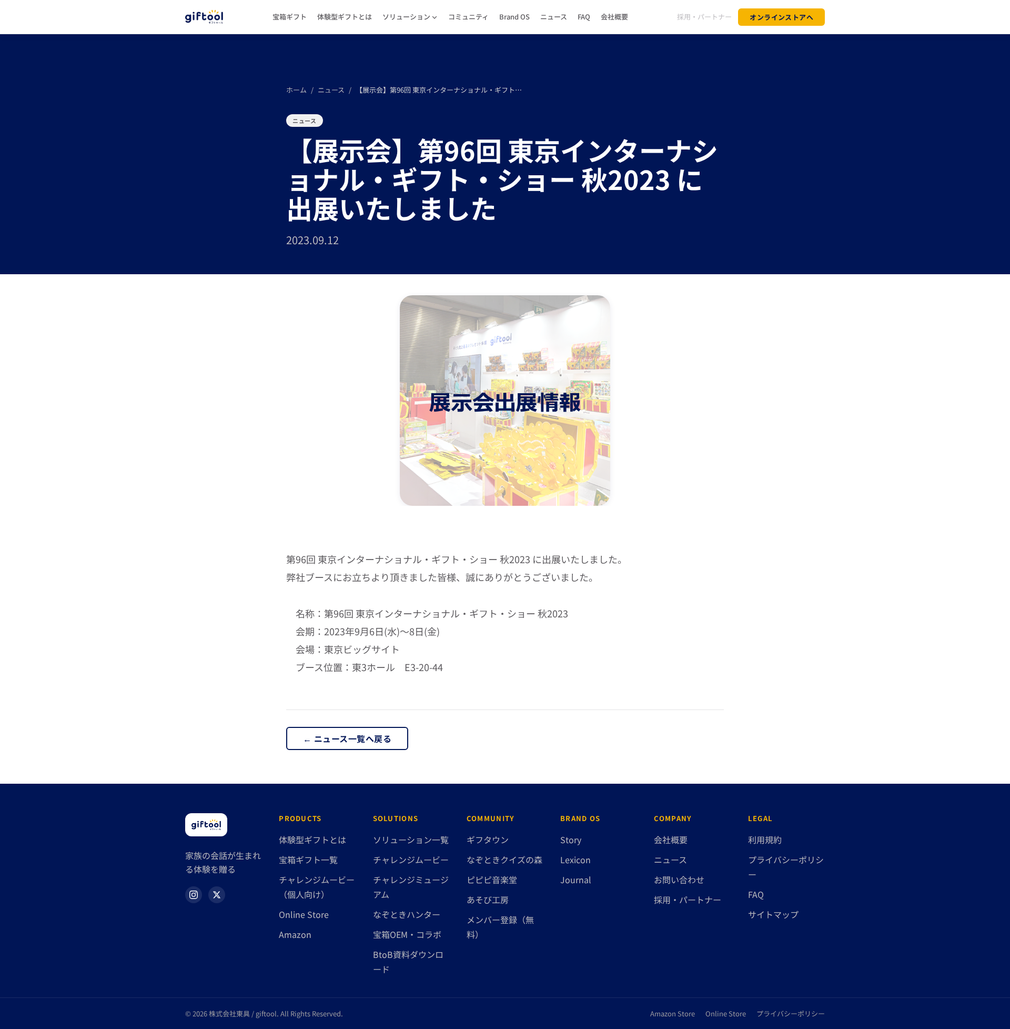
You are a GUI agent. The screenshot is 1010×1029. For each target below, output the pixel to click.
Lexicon (575, 859)
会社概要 (614, 17)
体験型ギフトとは (344, 17)
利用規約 (765, 839)
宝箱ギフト (289, 17)
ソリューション (406, 17)
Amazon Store (672, 1013)
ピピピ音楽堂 (492, 879)
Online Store (304, 914)
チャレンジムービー (411, 859)
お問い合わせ (679, 879)
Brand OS (514, 17)
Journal (575, 879)
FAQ (584, 17)
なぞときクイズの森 (504, 859)
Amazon (295, 934)
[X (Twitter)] (216, 894)
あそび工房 (488, 899)
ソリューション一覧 (411, 839)
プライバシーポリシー (790, 1013)
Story (570, 839)
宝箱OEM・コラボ (407, 934)
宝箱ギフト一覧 (308, 859)
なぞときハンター (406, 914)
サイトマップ (773, 914)
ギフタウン (488, 839)
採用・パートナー (704, 17)
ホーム (296, 90)
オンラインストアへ (781, 17)
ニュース (553, 17)
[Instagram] (193, 894)
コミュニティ (468, 17)
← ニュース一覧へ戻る (347, 738)
